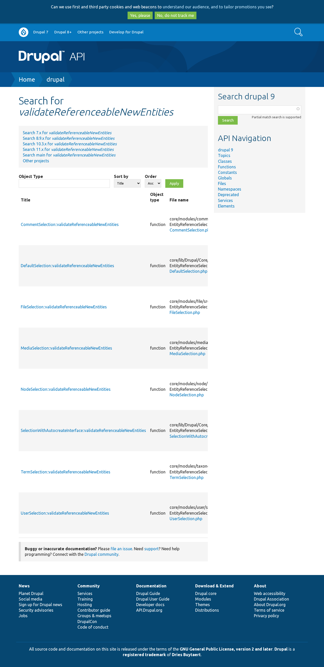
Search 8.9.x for (68, 138)
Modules (203, 599)
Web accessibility (269, 593)
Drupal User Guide (152, 599)
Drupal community (101, 554)
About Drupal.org (270, 604)
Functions (227, 167)
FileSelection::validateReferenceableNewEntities (64, 307)
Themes (202, 604)
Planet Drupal (31, 593)
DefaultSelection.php (188, 271)
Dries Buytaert (186, 654)
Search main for (69, 155)
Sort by (121, 176)
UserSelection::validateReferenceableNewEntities (65, 513)
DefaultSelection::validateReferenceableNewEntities (67, 265)
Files (222, 183)
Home (27, 79)
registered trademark (144, 654)
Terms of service (269, 610)
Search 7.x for (67, 132)
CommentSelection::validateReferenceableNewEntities (70, 224)
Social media (30, 599)
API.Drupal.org (149, 610)
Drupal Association (271, 599)
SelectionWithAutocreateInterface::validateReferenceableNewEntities (83, 430)
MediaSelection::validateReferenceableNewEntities (66, 348)
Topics (224, 155)
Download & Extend (214, 586)
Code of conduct (92, 627)
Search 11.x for (68, 149)
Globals (225, 178)
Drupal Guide (148, 593)
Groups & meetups (94, 615)
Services (225, 200)
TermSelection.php (187, 477)
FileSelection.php (185, 312)
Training (85, 599)
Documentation (151, 586)
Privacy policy (266, 615)
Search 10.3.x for (70, 144)
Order (151, 176)
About (260, 586)
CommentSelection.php (191, 230)
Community (88, 586)
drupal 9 (225, 150)
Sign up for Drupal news (40, 604)
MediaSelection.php (187, 353)
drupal (56, 79)
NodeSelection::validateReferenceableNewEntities (66, 389)
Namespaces (229, 189)
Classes (225, 161)
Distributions (207, 610)
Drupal (281, 649)
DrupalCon (87, 621)
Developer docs (150, 604)
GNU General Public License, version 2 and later (226, 649)
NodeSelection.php (187, 395)
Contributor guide (93, 610)
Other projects (90, 32)
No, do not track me (175, 15)
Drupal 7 (40, 32)
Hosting (84, 604)
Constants (227, 172)
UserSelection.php (186, 518)
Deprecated (228, 194)
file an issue (121, 548)
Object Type (31, 176)
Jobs (23, 615)
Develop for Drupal (126, 32)
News (24, 586)
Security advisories (36, 610)
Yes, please (140, 15)
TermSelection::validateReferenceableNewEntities (65, 472)
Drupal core (205, 593)
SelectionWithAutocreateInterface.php (204, 436)
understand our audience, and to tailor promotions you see (217, 7)
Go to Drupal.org (23, 32)
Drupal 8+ (63, 32)
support (151, 548)
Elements (226, 206)
